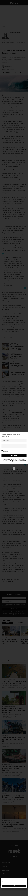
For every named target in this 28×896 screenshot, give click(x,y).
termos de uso (16, 450)
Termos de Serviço (20, 460)
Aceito (14, 885)
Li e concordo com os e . (13, 450)
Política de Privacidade (7, 460)
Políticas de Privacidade (11, 883)
